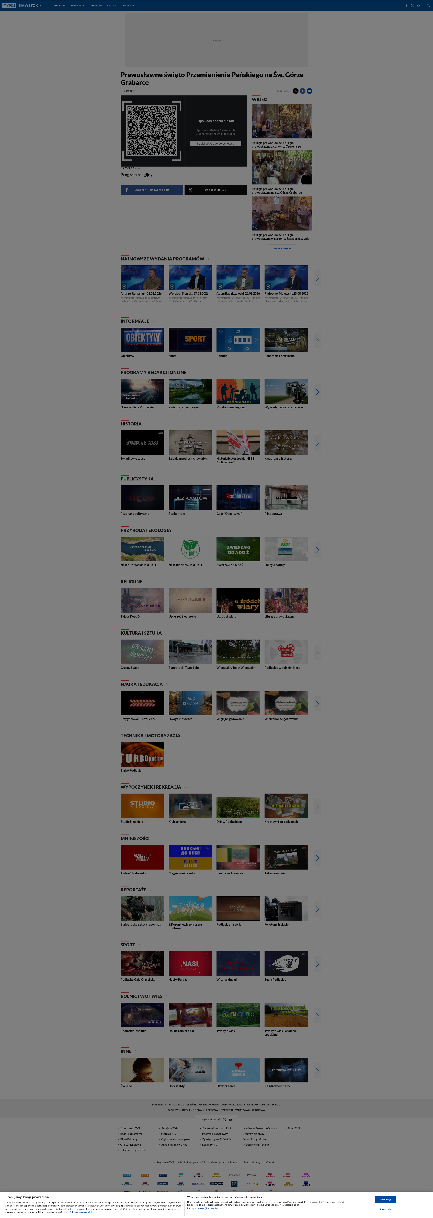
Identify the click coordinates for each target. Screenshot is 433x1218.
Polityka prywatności (81, 1212)
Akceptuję (385, 1199)
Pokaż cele (385, 1209)
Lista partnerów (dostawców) (202, 1208)
